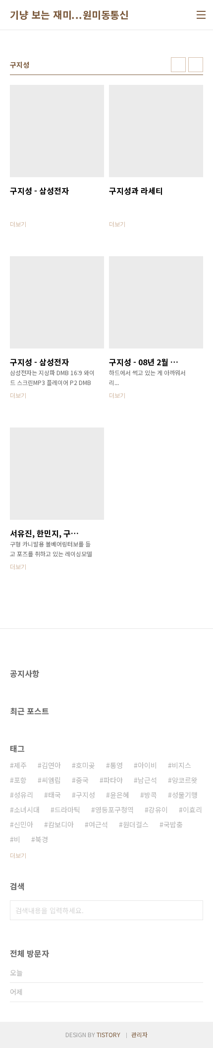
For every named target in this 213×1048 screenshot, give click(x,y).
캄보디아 (61, 824)
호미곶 (85, 765)
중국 (82, 780)
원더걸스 (136, 824)
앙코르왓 (185, 780)
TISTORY (108, 1034)
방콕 (150, 795)
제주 (20, 765)
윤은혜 (119, 795)
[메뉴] (201, 15)
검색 (193, 910)
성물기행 (185, 795)
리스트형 (195, 64)
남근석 (147, 780)
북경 (41, 839)
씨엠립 (51, 780)
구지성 (85, 795)
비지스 (181, 765)
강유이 (158, 810)
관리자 (139, 1034)
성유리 (23, 795)
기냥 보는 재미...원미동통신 (69, 15)
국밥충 (173, 824)
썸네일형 (178, 64)
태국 (54, 795)
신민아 (23, 824)
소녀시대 (27, 810)
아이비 (147, 765)
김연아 (51, 765)
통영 (116, 765)
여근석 (98, 824)
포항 (20, 780)
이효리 (192, 810)
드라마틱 (67, 810)
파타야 (113, 780)
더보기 (18, 855)
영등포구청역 (114, 810)
